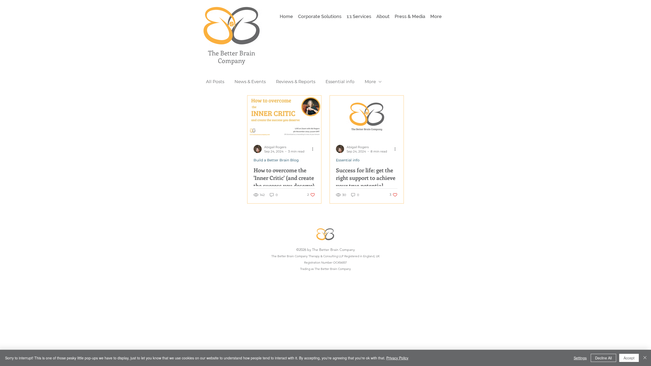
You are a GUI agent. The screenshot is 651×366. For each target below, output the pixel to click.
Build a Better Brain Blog (276, 160)
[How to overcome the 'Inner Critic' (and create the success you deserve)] (284, 117)
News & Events (250, 81)
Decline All (603, 357)
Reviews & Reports (295, 81)
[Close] (645, 358)
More (370, 81)
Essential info (340, 81)
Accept (629, 357)
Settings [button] (580, 357)
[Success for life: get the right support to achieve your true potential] (367, 117)
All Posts (215, 81)
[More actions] (314, 149)
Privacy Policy (397, 357)
